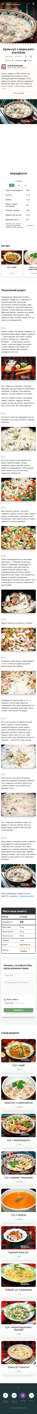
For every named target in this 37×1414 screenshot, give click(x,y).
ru (28, 4)
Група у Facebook (6, 1401)
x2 (18, 185)
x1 (12, 185)
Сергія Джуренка (13, 3)
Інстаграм (23, 1400)
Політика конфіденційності (18, 1408)
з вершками (13, 896)
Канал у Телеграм (14, 1401)
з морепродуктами (26, 896)
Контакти (31, 1400)
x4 (25, 185)
